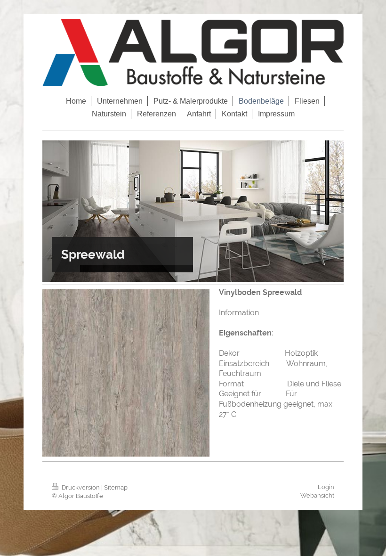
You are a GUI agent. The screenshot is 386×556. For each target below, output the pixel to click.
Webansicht (317, 495)
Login (326, 487)
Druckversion (80, 487)
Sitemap (116, 487)
